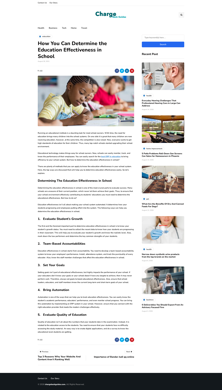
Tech (64, 28)
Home (74, 28)
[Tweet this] (122, 71)
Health (41, 28)
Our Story (53, 3)
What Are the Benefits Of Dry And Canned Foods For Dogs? (163, 205)
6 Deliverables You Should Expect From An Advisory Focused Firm (162, 306)
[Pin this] (132, 71)
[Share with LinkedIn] (127, 71)
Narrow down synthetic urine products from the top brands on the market (160, 255)
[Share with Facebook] (117, 71)
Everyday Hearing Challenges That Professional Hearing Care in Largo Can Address (161, 103)
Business (53, 28)
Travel (84, 28)
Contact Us (42, 3)
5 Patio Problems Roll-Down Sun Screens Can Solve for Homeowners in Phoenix (162, 155)
